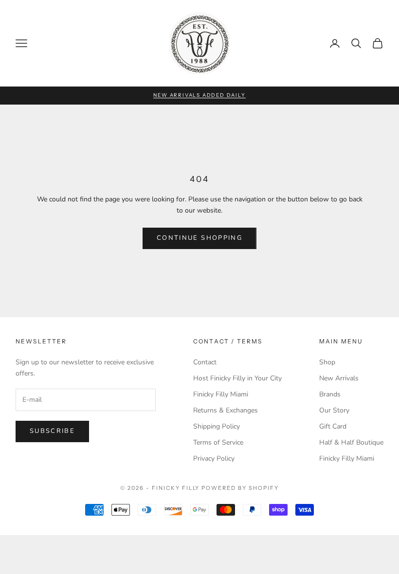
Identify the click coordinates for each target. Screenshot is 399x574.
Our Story (334, 410)
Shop (327, 362)
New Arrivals (339, 378)
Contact (205, 362)
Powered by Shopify (240, 487)
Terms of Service (218, 442)
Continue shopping (199, 237)
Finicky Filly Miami (220, 394)
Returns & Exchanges (225, 410)
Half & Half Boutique (351, 442)
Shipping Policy (216, 426)
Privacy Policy (214, 458)
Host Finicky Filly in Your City (237, 378)
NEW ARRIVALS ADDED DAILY (199, 95)
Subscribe (52, 431)
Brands (330, 394)
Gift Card (332, 426)
